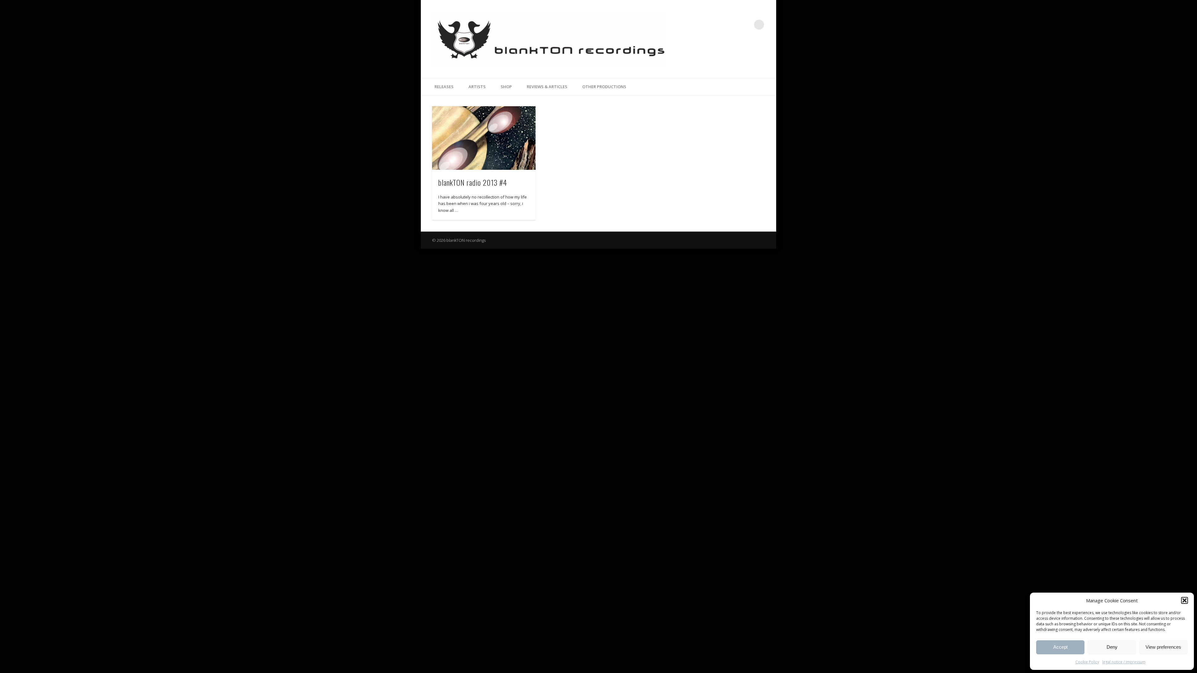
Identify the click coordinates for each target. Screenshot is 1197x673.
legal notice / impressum (1124, 662)
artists (477, 86)
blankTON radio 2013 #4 (472, 182)
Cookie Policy (1087, 662)
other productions (604, 86)
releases (444, 86)
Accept (1060, 647)
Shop (506, 86)
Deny (1112, 647)
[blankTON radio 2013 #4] (484, 138)
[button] (1184, 600)
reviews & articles (547, 86)
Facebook (733, 25)
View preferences (1163, 647)
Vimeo (746, 25)
